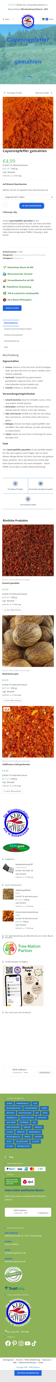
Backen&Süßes (14, 1108)
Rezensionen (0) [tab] (11, 341)
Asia (35, 1103)
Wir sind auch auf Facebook (18, 1012)
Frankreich (12, 1117)
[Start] (24, 76)
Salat (9, 1141)
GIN (34, 1122)
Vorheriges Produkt (14, 93)
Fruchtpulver (27, 1117)
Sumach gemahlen (10, 583)
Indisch (38, 1127)
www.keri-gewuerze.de (15, 1261)
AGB (14, 1362)
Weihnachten (23, 1146)
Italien (10, 1132)
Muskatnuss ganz (10, 674)
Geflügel (42, 1117)
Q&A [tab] (6, 347)
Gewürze (17, 255)
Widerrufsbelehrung (32, 1360)
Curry (44, 1108)
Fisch (45, 1113)
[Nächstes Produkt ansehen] (51, 93)
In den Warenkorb (31, 206)
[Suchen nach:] (12, 19)
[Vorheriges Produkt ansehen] (5, 93)
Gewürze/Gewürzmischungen (33, 255)
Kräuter (21, 1132)
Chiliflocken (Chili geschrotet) (16, 764)
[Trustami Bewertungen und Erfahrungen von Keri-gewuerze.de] (14, 1287)
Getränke (24, 1122)
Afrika (9, 1103)
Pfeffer (38, 1137)
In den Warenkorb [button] (12, 610)
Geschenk (11, 1122)
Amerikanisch (22, 1103)
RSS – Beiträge (22, 1331)
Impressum (46, 1360)
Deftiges (10, 1113)
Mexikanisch (34, 1132)
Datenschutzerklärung (27, 1362)
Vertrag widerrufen (28, 1373)
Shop (30, 76)
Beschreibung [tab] (11, 323)
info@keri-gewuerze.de (15, 1253)
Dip (37, 1113)
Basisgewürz (19, 258)
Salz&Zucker (22, 1141)
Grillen (27, 1127)
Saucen (35, 1141)
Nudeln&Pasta (13, 1137)
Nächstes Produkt (42, 93)
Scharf (10, 1146)
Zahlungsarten (8, 1360)
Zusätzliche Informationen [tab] (18, 329)
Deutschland (25, 1113)
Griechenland (13, 1127)
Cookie (40, 1362)
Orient (27, 1137)
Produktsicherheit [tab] (13, 335)
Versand (11, 172)
